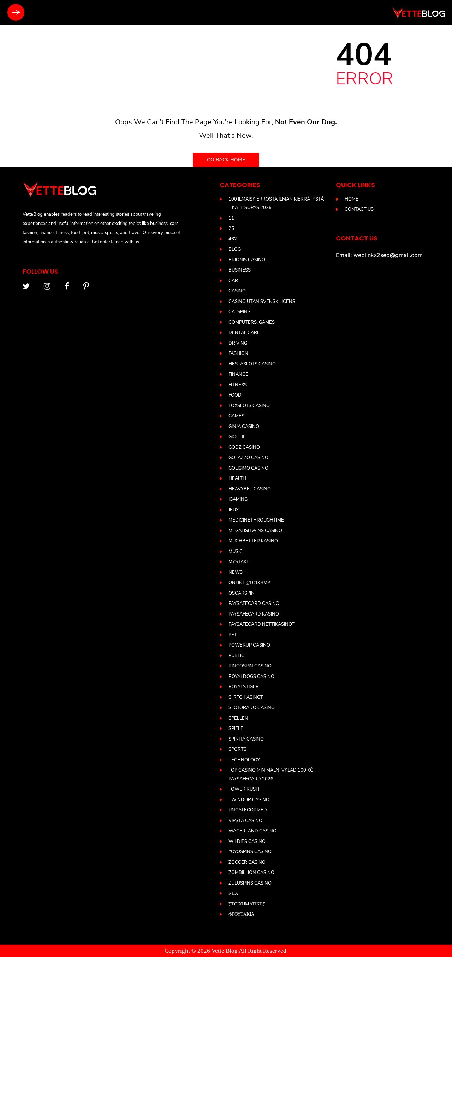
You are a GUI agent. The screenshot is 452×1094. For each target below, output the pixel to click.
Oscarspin (241, 593)
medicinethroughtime (256, 520)
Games (236, 416)
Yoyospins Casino (250, 852)
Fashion (238, 353)
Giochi (236, 437)
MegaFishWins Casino (255, 531)
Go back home (226, 159)
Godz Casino (244, 447)
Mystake (238, 562)
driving (237, 343)
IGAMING (238, 499)
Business (239, 270)
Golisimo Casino (248, 468)
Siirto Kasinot (245, 697)
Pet (232, 635)
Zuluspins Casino (250, 883)
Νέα (233, 893)
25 (231, 228)
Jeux (233, 510)
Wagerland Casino (252, 831)
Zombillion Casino (251, 872)
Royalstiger (243, 687)
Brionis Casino (246, 260)
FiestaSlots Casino (252, 364)
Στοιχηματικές (247, 904)
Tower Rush (243, 789)
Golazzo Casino (248, 457)
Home (351, 199)
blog (234, 249)
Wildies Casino (247, 841)
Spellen (238, 718)
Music (235, 551)
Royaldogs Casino (251, 676)
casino (237, 291)
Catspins (239, 312)
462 (232, 239)
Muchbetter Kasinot (254, 541)
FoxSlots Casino (249, 406)
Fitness (237, 385)
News (235, 572)
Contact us (359, 209)
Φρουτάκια (241, 914)
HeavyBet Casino (249, 489)
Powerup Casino (249, 645)
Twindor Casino (248, 800)
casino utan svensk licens (261, 301)
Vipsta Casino (245, 820)
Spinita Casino (246, 739)
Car (233, 281)
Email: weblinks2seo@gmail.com (379, 254)
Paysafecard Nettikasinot (261, 624)
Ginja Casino (243, 426)
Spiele (235, 728)
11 (231, 218)
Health (237, 478)
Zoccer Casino (247, 862)
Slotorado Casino (251, 707)
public (236, 656)
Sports (237, 749)
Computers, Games (251, 322)
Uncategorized (247, 810)
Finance (238, 374)
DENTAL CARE (244, 332)
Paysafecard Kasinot (254, 614)
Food (235, 395)
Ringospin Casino (250, 666)
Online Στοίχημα (249, 582)
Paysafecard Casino (253, 603)
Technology (244, 760)
